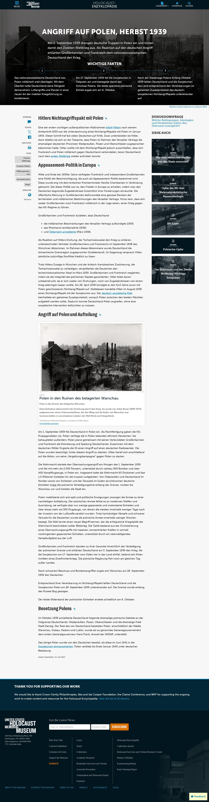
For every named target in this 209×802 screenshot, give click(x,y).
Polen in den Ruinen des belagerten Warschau (78, 398)
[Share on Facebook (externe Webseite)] (29, 137)
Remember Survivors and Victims (91, 763)
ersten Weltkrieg (60, 156)
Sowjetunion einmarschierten (55, 646)
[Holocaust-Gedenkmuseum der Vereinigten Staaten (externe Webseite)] (33, 4)
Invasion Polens (23, 166)
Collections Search (125, 746)
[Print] (29, 148)
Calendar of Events (57, 752)
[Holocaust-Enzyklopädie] (104, 5)
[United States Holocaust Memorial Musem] (20, 725)
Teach (79, 746)
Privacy (83, 787)
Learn (79, 740)
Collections (81, 752)
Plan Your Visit (56, 740)
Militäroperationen (23, 172)
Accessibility (100, 787)
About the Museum (15, 787)
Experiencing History (126, 763)
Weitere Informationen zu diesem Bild (188, 106)
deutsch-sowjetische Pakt (117, 293)
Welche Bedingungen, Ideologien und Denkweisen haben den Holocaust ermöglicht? (172, 123)
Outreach (80, 781)
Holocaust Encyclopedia (128, 740)
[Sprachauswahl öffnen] (29, 195)
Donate (53, 763)
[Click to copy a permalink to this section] (106, 118)
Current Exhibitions (58, 746)
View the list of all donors (114, 698)
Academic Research (85, 758)
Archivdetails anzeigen (49, 423)
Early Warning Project (127, 769)
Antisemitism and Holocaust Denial (92, 775)
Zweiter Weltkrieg (26, 159)
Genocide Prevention (85, 769)
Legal (116, 787)
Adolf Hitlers (113, 127)
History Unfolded (125, 758)
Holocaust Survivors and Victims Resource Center (139, 752)
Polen (27, 184)
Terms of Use (67, 787)
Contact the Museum (42, 787)
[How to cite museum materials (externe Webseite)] (29, 122)
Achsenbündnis (23, 179)
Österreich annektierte (62, 231)
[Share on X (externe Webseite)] (29, 132)
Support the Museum (58, 758)
